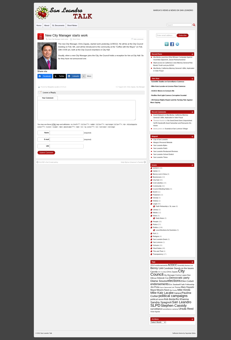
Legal (155, 204)
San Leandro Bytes (160, 145)
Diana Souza (158, 281)
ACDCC (156, 168)
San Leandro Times (160, 157)
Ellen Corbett (187, 281)
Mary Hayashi (187, 287)
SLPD (155, 305)
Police (155, 224)
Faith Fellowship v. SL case (165, 206)
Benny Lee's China (160, 174)
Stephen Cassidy (174, 305)
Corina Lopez (181, 275)
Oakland (177, 293)
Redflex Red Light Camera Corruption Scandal (168, 95)
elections (174, 281)
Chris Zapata (131, 87)
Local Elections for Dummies (166, 230)
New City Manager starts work (66, 35)
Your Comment (47, 98)
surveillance (156, 309)
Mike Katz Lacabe (162, 292)
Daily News (160, 218)
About (46, 25)
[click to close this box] (192, 54)
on (160, 115)
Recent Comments (159, 112)
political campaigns (173, 296)
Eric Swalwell (174, 284)
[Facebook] (172, 44)
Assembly (180, 265)
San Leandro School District (163, 154)
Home (38, 25)
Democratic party (179, 277)
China (164, 272)
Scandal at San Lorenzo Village (176, 129)
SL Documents (58, 25)
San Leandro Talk (46, 333)
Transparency (158, 254)
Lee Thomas (176, 287)
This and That (158, 251)
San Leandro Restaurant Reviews (165, 151)
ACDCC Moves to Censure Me (162, 91)
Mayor (153, 290)
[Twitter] (167, 44)
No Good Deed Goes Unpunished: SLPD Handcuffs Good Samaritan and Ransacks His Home (172, 123)
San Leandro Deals (160, 239)
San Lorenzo (157, 242)
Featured (156, 195)
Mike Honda (183, 290)
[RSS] (177, 44)
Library (155, 210)
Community (157, 186)
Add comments (138, 39)
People (155, 222)
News (155, 216)
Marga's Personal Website (162, 142)
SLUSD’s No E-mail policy (48, 162)
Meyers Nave (163, 290)
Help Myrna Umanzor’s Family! (132, 162)
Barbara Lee (189, 265)
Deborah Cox (163, 278)
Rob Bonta (169, 299)
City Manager (140, 87)
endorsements (159, 284)
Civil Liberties (158, 183)
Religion (156, 236)
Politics (155, 227)
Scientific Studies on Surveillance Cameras (167, 82)
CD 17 (160, 272)
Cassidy (154, 272)
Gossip (155, 198)
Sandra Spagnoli (161, 302)
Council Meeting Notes (161, 189)
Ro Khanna (182, 299)
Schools (156, 245)
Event (155, 192)
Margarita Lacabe (53, 87)
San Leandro (181, 302)
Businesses (157, 177)
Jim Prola (154, 287)
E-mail (46, 139)
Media (155, 213)
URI (47, 146)
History (155, 201)
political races (156, 299)
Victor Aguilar (155, 312)
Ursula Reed (186, 308)
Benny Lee (156, 268)
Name (46, 133)
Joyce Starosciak (165, 287)
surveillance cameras (170, 309)
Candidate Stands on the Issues (178, 268)
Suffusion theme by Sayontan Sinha (183, 333)
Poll (154, 233)
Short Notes (72, 25)
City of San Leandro (160, 139)
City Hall (156, 180)
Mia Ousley (173, 290)
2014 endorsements (158, 265)
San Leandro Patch (160, 148)
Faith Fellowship (187, 284)
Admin (155, 171)
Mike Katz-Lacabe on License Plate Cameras (168, 86)
